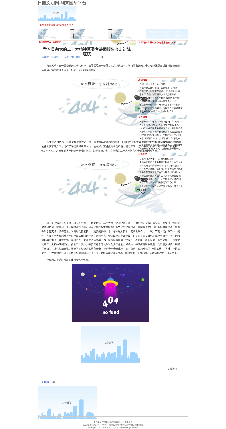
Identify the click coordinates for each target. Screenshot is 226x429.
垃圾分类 (127, 32)
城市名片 (177, 32)
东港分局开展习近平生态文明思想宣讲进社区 (160, 179)
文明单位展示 (154, 35)
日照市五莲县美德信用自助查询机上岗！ (158, 101)
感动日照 (89, 35)
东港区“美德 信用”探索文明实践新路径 (157, 94)
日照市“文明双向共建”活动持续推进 (156, 159)
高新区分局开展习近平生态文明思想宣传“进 (160, 176)
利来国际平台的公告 (122, 35)
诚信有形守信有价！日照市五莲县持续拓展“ (160, 105)
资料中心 (99, 35)
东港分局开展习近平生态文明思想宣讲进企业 (160, 172)
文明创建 (79, 32)
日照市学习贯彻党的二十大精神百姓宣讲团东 (160, 108)
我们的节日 (116, 32)
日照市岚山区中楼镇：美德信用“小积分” (158, 88)
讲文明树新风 (154, 32)
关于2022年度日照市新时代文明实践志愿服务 (160, 132)
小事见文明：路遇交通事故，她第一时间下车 (160, 186)
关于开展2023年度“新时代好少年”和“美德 (159, 121)
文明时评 (89, 32)
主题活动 (137, 32)
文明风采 (52, 35)
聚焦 (44, 35)
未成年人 (99, 32)
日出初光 (166, 32)
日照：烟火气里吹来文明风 (152, 84)
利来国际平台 (46, 32)
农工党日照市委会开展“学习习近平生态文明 (160, 165)
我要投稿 (177, 35)
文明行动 (137, 35)
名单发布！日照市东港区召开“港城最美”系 (159, 91)
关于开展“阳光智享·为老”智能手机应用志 (159, 125)
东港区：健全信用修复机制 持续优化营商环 (160, 98)
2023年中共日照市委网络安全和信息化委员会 (160, 128)
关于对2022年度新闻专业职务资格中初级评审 (160, 145)
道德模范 (62, 35)
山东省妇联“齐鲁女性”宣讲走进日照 (156, 111)
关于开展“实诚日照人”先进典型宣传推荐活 (159, 149)
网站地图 (140, 190)
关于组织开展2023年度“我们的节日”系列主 (159, 138)
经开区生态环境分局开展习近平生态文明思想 (160, 169)
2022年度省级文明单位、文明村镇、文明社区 (160, 135)
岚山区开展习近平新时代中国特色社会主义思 (160, 162)
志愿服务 (166, 35)
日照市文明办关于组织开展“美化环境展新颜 (160, 142)
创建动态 (57, 42)
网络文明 (79, 35)
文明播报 (59, 32)
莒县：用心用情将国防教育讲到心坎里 (157, 182)
